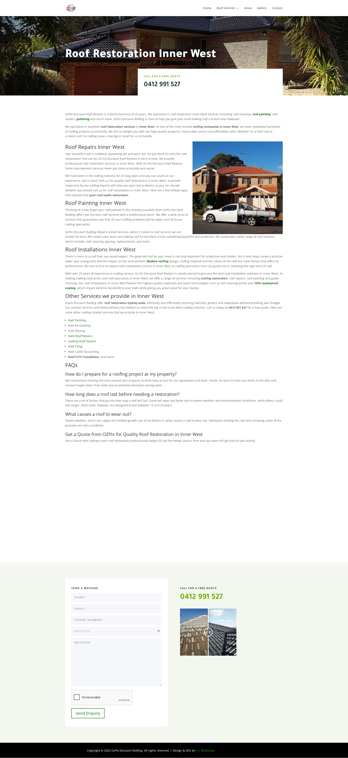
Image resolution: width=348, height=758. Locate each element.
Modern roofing (158, 261)
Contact (277, 8)
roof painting (261, 114)
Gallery (262, 8)
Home (207, 8)
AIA (198, 750)
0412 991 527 (162, 85)
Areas (248, 8)
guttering (83, 119)
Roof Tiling (75, 346)
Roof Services (225, 8)
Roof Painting (77, 320)
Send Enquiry (88, 713)
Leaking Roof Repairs (82, 341)
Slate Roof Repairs (80, 336)
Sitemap (208, 750)
